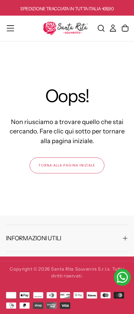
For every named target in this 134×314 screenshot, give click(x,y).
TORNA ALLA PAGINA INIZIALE (67, 165)
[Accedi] (112, 28)
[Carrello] (125, 28)
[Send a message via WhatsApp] (122, 277)
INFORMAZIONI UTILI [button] (33, 238)
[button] (10, 28)
